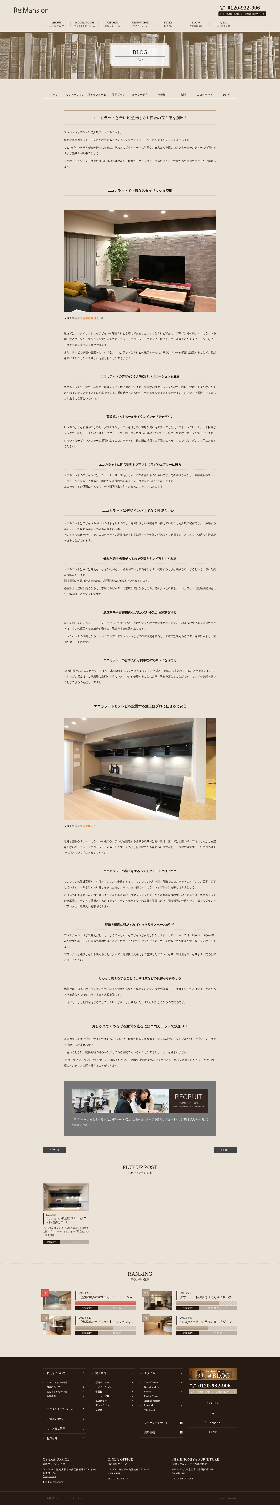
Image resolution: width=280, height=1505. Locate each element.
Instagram (213, 1422)
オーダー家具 (140, 94)
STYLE (168, 24)
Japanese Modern (152, 1400)
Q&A (223, 24)
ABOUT (57, 24)
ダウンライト (102, 1405)
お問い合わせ (52, 1498)
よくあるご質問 (56, 1428)
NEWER (54, 1150)
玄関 (183, 94)
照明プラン (118, 94)
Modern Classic (151, 1396)
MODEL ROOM (84, 24)
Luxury (147, 1391)
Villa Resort (149, 1410)
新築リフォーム (96, 94)
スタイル (149, 1373)
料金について (53, 1387)
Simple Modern (151, 1382)
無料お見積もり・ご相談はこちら (215, 1392)
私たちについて (56, 1373)
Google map (49, 1476)
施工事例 (100, 1373)
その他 (226, 94)
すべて (54, 94)
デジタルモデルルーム (60, 1409)
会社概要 (51, 1396)
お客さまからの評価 (57, 1391)
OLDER (225, 1150)
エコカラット (205, 94)
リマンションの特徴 (57, 1382)
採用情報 (149, 1432)
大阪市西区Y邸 (89, 318)
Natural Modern (151, 1387)
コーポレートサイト (156, 1422)
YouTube (213, 1403)
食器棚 (162, 94)
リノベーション (75, 94)
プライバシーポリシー (75, 1498)
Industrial (148, 1405)
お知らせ (52, 1438)
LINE (213, 1432)
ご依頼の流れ (55, 1418)
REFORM (112, 24)
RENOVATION (140, 24)
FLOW (196, 24)
